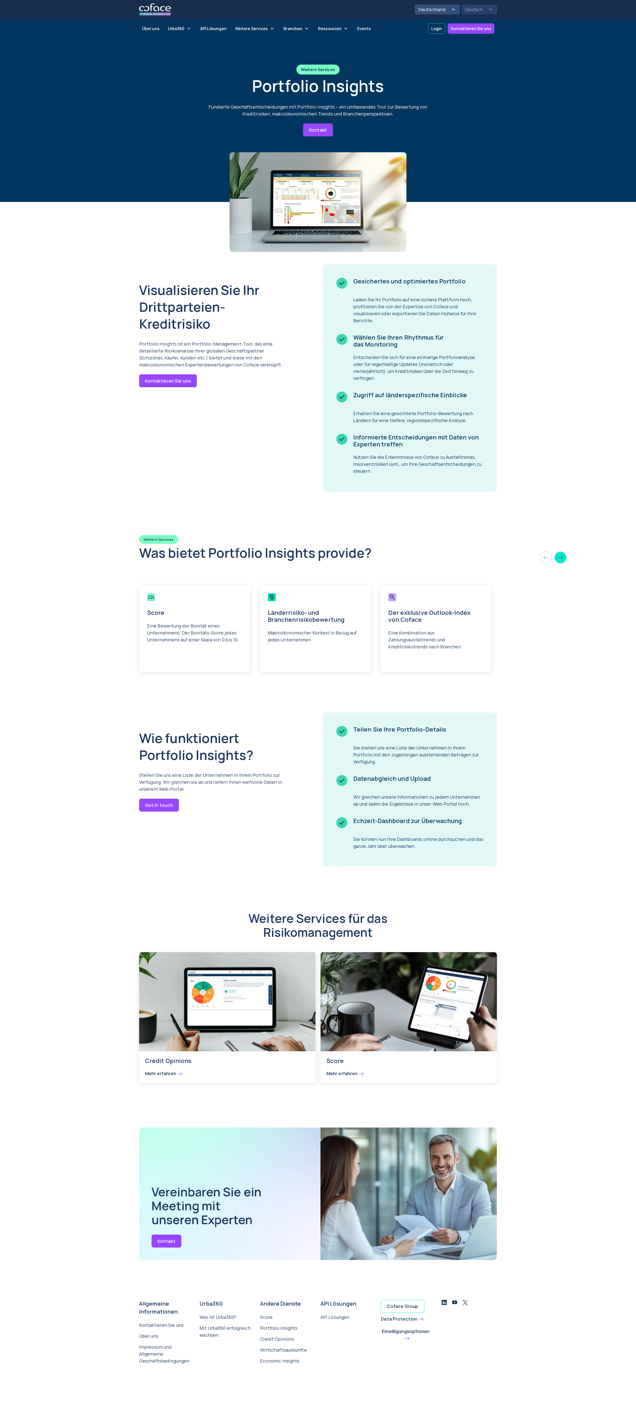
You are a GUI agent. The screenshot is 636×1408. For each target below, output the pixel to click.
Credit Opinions (277, 1339)
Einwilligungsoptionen (406, 1331)
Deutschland (431, 9)
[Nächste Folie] (560, 557)
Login (436, 28)
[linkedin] (444, 1303)
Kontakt (318, 130)
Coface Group (402, 1306)
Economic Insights (280, 1361)
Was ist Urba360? (217, 1317)
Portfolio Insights (279, 1328)
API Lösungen (334, 1317)
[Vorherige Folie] (546, 557)
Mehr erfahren (160, 1073)
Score (266, 1317)
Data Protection (399, 1319)
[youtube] (454, 1303)
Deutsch (474, 9)
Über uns (148, 1336)
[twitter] (465, 1303)
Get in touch (159, 805)
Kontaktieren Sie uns (471, 28)
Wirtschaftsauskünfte (283, 1350)
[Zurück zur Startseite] (155, 9)
